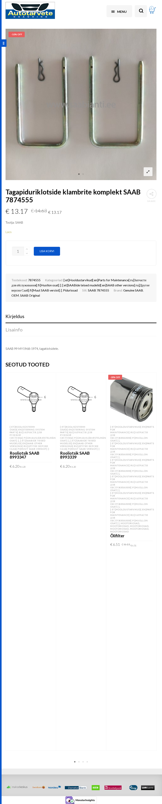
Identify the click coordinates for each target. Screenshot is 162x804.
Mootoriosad (130, 523)
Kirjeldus (15, 316)
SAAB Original (30, 295)
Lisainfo (14, 329)
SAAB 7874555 (98, 290)
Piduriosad (70, 290)
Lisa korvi (47, 251)
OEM (15, 295)
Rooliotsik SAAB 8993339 (75, 455)
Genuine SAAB (133, 290)
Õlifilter (117, 535)
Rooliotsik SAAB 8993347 (24, 455)
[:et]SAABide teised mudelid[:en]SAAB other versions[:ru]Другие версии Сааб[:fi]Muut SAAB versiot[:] (29, 444)
